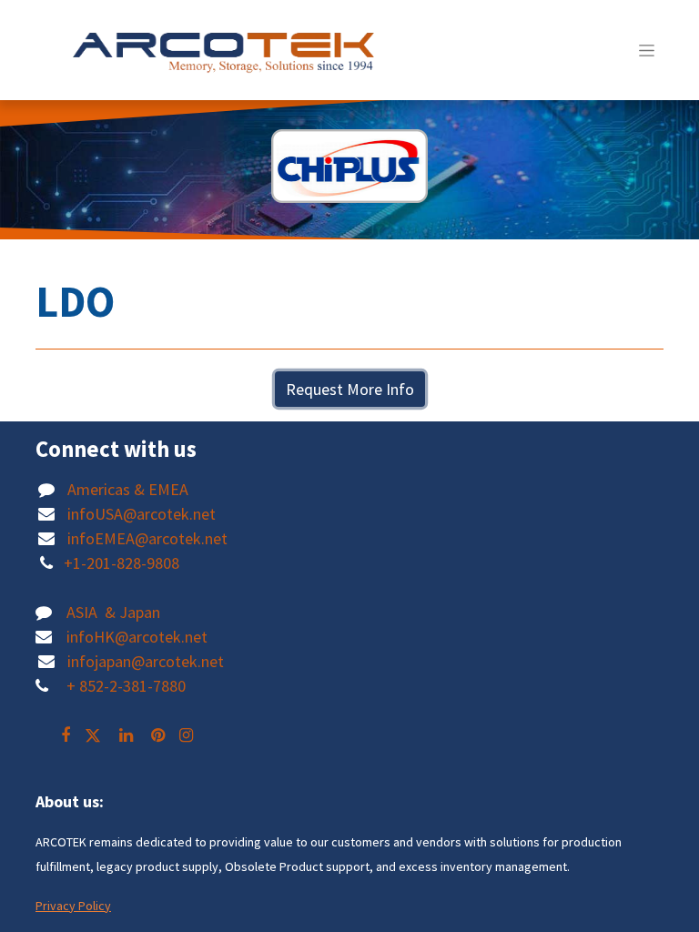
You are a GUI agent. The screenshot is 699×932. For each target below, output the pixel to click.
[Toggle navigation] (647, 50)
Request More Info (350, 389)
